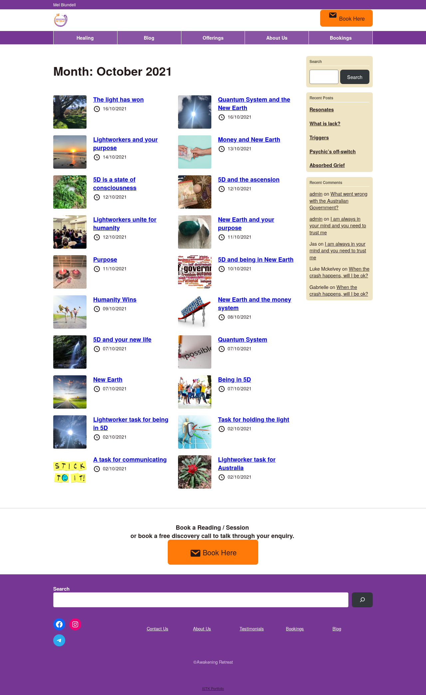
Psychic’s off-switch (333, 151)
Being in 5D (234, 379)
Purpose (105, 259)
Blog (149, 37)
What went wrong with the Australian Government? (338, 200)
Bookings (341, 37)
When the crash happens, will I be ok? (339, 272)
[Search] (362, 599)
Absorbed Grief (327, 165)
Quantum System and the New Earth (254, 103)
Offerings (213, 37)
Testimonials (252, 628)
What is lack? (325, 123)
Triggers (319, 137)
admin (316, 193)
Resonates (322, 109)
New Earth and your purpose (246, 223)
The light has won (118, 99)
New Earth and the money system (254, 303)
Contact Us (157, 628)
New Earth (107, 379)
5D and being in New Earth (256, 259)
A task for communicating (130, 459)
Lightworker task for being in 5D (130, 423)
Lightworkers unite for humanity (124, 223)
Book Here (352, 18)
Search (316, 61)
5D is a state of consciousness (114, 183)
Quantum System (242, 339)
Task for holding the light (253, 419)
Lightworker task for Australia (247, 463)
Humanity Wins (114, 299)
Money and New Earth (249, 139)
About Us (277, 37)
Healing (85, 37)
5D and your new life (122, 339)
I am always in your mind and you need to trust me (338, 225)
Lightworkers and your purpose (125, 143)
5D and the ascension (249, 179)
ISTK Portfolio (213, 688)
